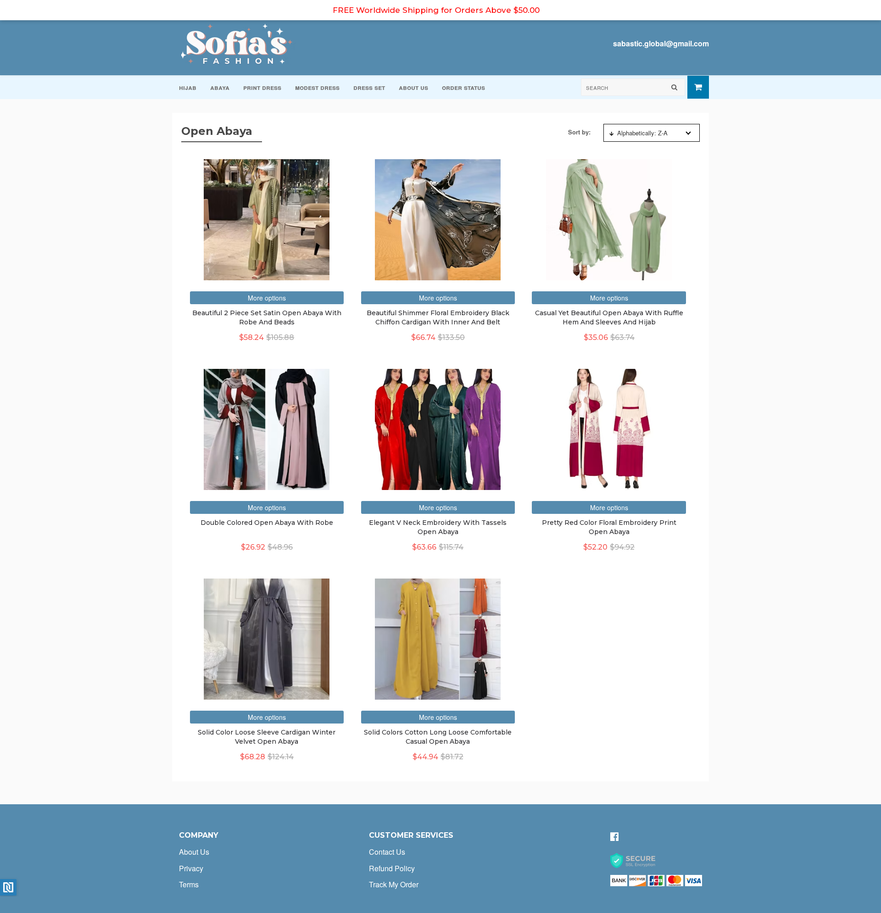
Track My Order (393, 884)
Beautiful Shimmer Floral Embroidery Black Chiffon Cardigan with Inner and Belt (438, 317)
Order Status (463, 87)
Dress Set (369, 87)
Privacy (191, 868)
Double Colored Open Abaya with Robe (267, 522)
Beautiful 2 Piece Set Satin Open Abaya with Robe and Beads (266, 317)
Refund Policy (392, 868)
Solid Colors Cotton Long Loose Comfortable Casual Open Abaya (438, 737)
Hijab (187, 87)
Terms (189, 884)
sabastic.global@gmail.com (661, 43)
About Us (413, 87)
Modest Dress (317, 87)
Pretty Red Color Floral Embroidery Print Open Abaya (609, 527)
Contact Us (387, 851)
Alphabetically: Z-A (642, 132)
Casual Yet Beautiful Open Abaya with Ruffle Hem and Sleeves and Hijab (609, 317)
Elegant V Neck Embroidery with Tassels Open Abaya (438, 527)
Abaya (219, 87)
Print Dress (262, 87)
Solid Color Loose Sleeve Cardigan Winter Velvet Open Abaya (266, 737)
